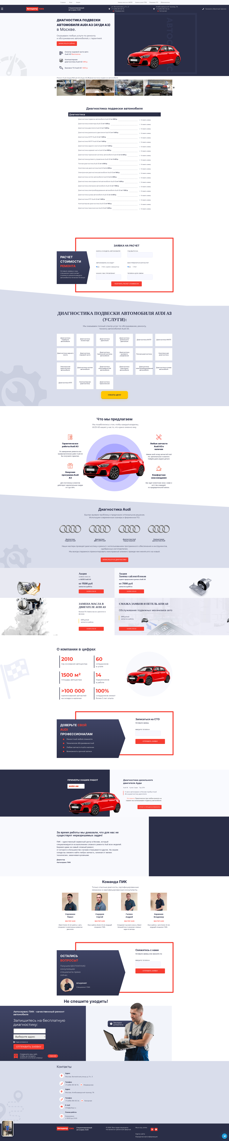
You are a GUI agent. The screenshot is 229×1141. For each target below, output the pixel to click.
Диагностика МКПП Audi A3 (88, 141)
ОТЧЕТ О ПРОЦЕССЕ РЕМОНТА (149, 807)
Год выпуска (132, 251)
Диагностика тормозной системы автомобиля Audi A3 (98, 155)
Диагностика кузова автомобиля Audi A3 (93, 195)
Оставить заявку (146, 120)
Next (174, 88)
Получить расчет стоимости (126, 284)
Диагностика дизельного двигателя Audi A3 (94, 132)
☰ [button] (2, 8)
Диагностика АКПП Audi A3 (88, 137)
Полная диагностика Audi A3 (88, 163)
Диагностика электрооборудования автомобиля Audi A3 (99, 190)
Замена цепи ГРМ (141, 2)
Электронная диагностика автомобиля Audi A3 (95, 172)
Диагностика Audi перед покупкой (129, 540)
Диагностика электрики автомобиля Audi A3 (94, 186)
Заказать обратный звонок (215, 9)
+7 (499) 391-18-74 (117, 9)
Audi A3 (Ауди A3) (81, 78)
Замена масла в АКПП (125, 2)
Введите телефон (142, 729)
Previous (55, 88)
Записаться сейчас (67, 43)
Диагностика (77, 114)
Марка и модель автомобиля (108, 251)
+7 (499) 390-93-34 (162, 9)
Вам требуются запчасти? (138, 263)
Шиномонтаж (165, 2)
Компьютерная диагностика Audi (158, 540)
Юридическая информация (146, 1137)
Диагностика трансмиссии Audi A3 (91, 208)
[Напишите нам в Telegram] (224, 1136)
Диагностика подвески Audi (70, 540)
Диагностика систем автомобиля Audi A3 (93, 177)
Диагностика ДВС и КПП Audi (100, 540)
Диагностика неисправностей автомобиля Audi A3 (97, 181)
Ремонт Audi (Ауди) (64, 78)
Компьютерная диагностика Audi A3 (91, 203)
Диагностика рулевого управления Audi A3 (94, 159)
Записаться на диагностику (114, 560)
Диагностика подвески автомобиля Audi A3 (94, 119)
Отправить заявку (150, 741)
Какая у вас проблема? (105, 273)
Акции (78, 2)
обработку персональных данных (39, 1042)
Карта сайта (140, 1134)
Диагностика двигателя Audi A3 (90, 128)
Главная (63, 2)
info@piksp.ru (70, 1108)
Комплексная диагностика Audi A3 (91, 168)
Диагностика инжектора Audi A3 (90, 124)
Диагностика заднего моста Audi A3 (91, 146)
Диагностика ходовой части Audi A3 (91, 150)
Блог (70, 2)
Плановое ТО (153, 2)
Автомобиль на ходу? (105, 263)
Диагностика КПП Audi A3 (87, 199)
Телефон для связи (135, 273)
